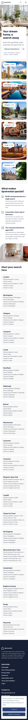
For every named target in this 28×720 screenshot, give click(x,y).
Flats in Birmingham (8, 299)
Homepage (4, 667)
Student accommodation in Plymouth (13, 629)
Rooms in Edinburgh (8, 397)
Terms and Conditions (8, 681)
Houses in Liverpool (8, 340)
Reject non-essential (14, 714)
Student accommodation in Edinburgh (13, 392)
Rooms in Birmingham (9, 306)
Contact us (4, 675)
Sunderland (7, 568)
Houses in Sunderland (9, 576)
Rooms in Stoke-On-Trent (10, 524)
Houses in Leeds (7, 358)
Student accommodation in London (13, 283)
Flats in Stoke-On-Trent (9, 518)
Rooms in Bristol (7, 415)
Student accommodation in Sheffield (13, 374)
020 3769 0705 (5, 695)
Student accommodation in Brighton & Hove (14, 592)
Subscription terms (7, 678)
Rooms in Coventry (8, 469)
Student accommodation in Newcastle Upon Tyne (14, 556)
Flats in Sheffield (7, 372)
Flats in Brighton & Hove (10, 590)
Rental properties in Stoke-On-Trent (13, 516)
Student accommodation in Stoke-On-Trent (14, 520)
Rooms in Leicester (8, 451)
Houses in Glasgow (8, 322)
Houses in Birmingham (9, 304)
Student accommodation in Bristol (12, 411)
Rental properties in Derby (10, 607)
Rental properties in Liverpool (11, 334)
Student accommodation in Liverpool (13, 338)
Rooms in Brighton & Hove (10, 597)
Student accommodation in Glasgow (13, 320)
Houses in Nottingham (9, 540)
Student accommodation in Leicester (13, 447)
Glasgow (17, 52)
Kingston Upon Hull (10, 477)
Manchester (8, 423)
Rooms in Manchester (9, 433)
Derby (5, 604)
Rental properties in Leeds (10, 352)
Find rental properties (8, 670)
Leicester (7, 441)
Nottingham (8, 532)
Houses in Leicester (8, 449)
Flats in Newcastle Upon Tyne (11, 554)
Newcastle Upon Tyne (11, 550)
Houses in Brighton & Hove (10, 595)
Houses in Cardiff (7, 504)
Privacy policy (5, 672)
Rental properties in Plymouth (11, 625)
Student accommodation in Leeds (12, 356)
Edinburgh (7, 386)
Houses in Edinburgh (9, 394)
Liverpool (6, 54)
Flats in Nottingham (8, 536)
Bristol (5, 404)
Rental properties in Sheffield (11, 370)
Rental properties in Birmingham (12, 297)
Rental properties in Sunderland (12, 570)
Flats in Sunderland (8, 572)
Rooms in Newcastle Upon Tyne (12, 560)
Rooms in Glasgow (8, 324)
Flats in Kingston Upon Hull (10, 481)
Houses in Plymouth (8, 631)
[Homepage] (6, 648)
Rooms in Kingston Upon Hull (11, 488)
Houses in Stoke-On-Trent (10, 522)
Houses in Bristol (7, 413)
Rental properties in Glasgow (11, 315)
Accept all (14, 709)
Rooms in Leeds (7, 360)
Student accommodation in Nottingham (14, 538)
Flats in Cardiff (7, 499)
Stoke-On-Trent (9, 513)
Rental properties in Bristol (10, 406)
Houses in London (8, 285)
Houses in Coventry (8, 467)
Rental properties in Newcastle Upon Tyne (14, 552)
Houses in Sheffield (8, 376)
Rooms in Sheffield (8, 378)
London (5, 52)
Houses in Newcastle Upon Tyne (12, 558)
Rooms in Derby (7, 615)
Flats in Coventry (8, 463)
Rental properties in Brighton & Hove (13, 588)
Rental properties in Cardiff (10, 497)
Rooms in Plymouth (8, 633)
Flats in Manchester (8, 427)
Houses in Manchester (9, 431)
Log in (3, 683)
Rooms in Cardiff (7, 506)
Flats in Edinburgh (8, 390)
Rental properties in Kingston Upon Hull (14, 479)
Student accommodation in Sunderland (14, 574)
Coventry (7, 459)
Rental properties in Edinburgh (11, 388)
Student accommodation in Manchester (14, 429)
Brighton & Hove (9, 586)
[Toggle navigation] (26, 2)
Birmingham (11, 52)
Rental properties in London (11, 279)
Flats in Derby (7, 609)
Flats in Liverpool (8, 336)
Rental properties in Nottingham (12, 534)
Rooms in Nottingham (9, 542)
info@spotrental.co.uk (8, 693)
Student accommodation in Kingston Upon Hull (14, 483)
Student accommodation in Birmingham (14, 301)
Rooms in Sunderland (9, 579)
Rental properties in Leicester (11, 443)
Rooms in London (8, 287)
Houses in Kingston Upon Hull (11, 486)
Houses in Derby (7, 613)
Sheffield (15, 54)
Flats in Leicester (8, 445)
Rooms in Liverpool (8, 342)
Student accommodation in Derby (12, 611)
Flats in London (7, 281)
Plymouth (7, 623)
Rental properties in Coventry (11, 461)
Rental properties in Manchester (12, 425)
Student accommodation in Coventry (13, 465)
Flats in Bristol (7, 409)
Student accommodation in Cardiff (12, 502)
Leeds (11, 54)
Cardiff (6, 495)
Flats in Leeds (7, 354)
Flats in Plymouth (8, 627)
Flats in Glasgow (7, 318)
